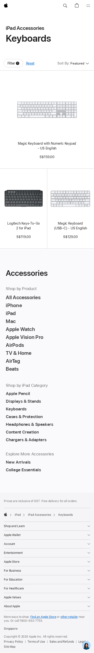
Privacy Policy (13, 641)
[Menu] (88, 6)
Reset (30, 63)
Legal (82, 641)
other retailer (69, 617)
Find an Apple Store (43, 617)
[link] (86, 645)
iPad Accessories (39, 515)
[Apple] (5, 514)
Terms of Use (36, 641)
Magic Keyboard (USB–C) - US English (70, 225)
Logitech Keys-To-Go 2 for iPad (23, 225)
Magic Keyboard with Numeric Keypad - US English (47, 146)
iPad (18, 515)
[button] (65, 6)
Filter (15, 64)
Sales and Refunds (61, 641)
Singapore (11, 628)
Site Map (9, 646)
